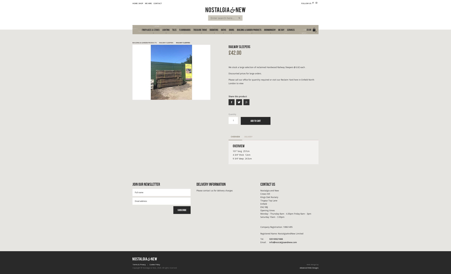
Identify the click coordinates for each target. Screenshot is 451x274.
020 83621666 (271, 239)
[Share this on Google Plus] (246, 102)
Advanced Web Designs (309, 268)
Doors (231, 29)
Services (291, 29)
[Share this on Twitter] (239, 102)
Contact (158, 3)
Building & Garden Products (249, 29)
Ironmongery (270, 29)
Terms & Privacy (139, 264)
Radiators (214, 29)
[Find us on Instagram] (316, 3)
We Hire (148, 3)
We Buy (281, 29)
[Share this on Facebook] (232, 102)
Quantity (232, 114)
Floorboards (185, 29)
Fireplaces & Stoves (151, 29)
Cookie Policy (155, 264)
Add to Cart (256, 120)
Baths (223, 29)
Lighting (166, 29)
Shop (140, 3)
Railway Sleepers (166, 43)
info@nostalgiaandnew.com (278, 242)
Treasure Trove (200, 29)
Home (135, 3)
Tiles (174, 29)
